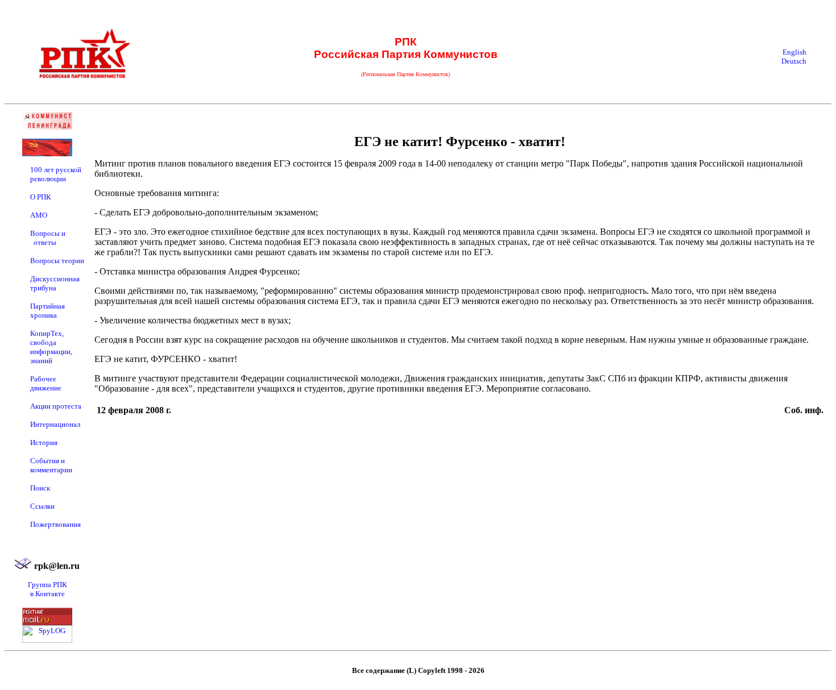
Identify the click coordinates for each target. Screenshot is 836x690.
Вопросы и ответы (47, 238)
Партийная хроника (47, 310)
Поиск (40, 488)
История (43, 442)
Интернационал (55, 424)
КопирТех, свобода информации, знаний (51, 347)
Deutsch (793, 61)
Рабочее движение (45, 383)
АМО (38, 215)
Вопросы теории (57, 260)
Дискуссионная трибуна (55, 283)
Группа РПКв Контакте (47, 589)
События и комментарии (51, 465)
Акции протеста (55, 406)
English (794, 52)
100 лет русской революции (55, 174)
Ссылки (42, 506)
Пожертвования (55, 524)
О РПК (40, 197)
